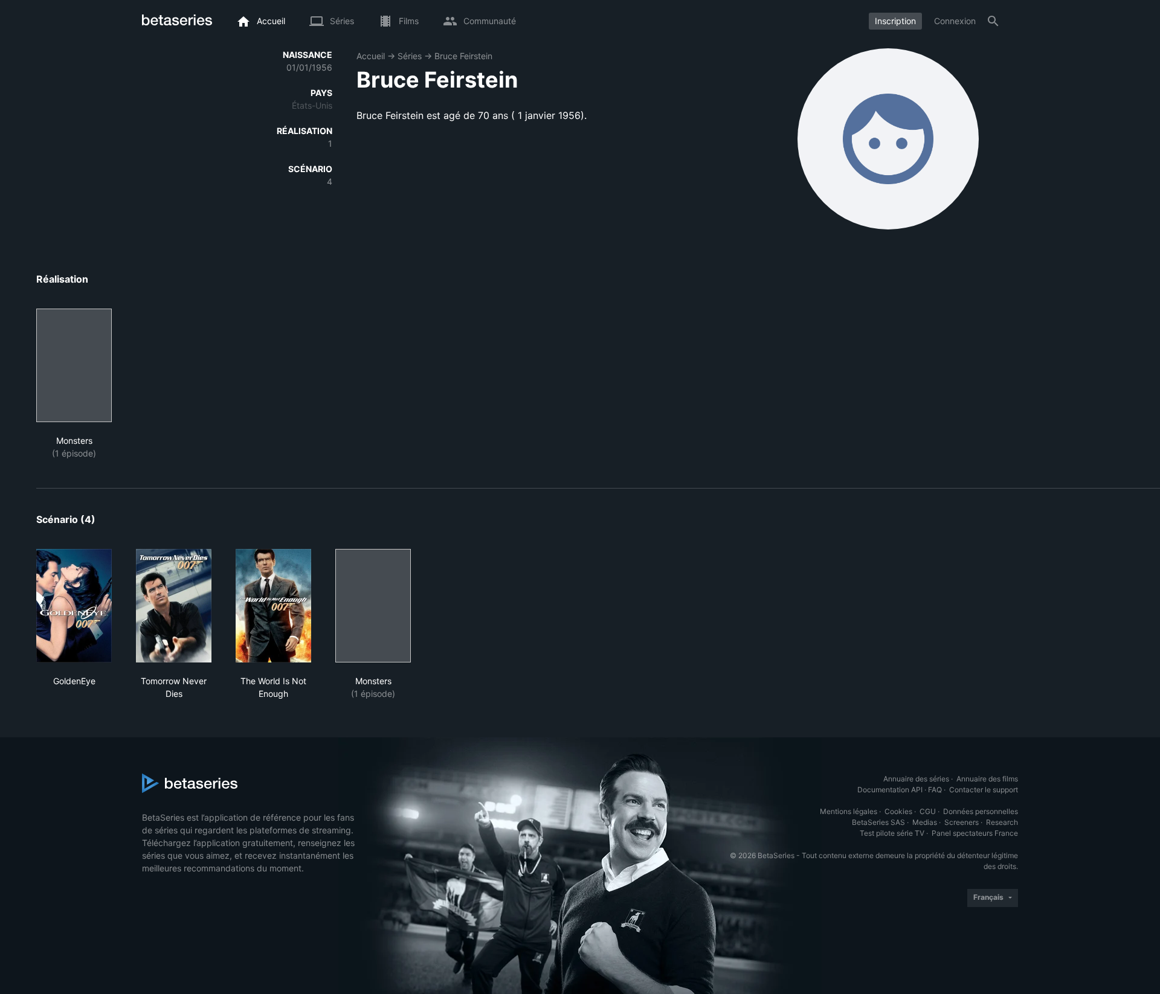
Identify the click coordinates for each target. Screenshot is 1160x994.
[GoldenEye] (74, 605)
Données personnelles (980, 811)
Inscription (895, 21)
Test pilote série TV (892, 833)
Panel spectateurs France (975, 833)
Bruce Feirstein (463, 56)
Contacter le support (983, 789)
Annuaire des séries (916, 778)
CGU (928, 811)
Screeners (961, 822)
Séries (410, 56)
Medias (924, 822)
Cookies (898, 811)
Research (1002, 822)
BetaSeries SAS (878, 822)
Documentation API (890, 789)
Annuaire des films (987, 778)
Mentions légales (848, 811)
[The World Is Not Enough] (273, 605)
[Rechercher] (993, 21)
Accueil (370, 56)
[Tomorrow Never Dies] (173, 605)
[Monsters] (74, 365)
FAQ (935, 789)
